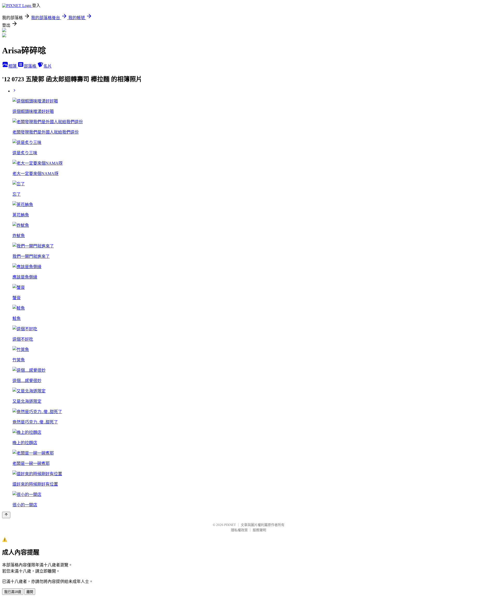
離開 (29, 592)
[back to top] (6, 515)
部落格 (30, 66)
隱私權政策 (239, 530)
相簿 (13, 66)
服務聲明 (259, 530)
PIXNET (230, 525)
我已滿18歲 (12, 592)
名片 (47, 66)
